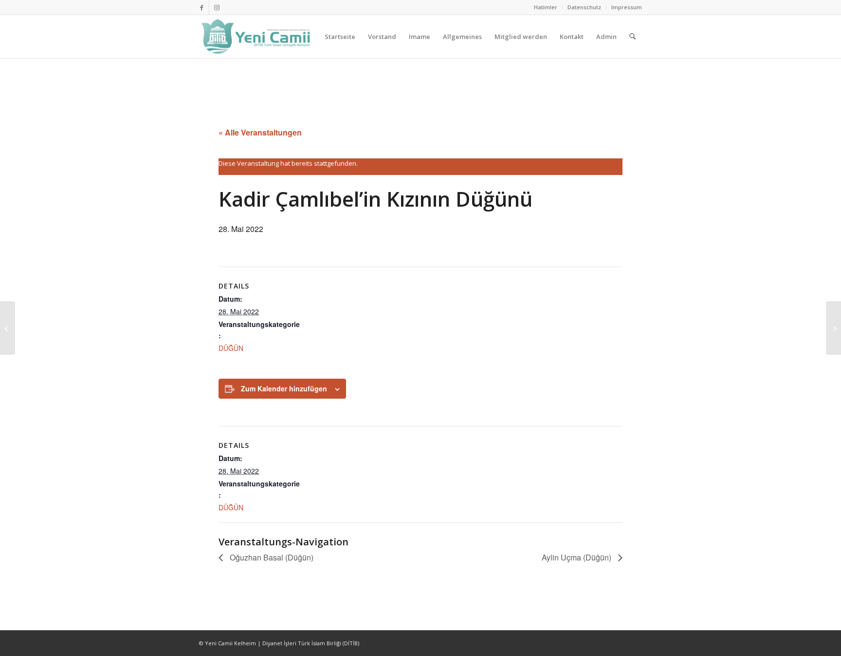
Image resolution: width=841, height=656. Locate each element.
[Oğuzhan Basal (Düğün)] (7, 328)
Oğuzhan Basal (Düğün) (270, 557)
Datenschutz (584, 7)
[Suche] (632, 36)
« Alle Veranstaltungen (260, 132)
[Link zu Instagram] (216, 7)
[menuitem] (546, 7)
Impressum (626, 7)
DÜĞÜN (231, 348)
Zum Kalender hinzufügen (284, 388)
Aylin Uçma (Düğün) (577, 557)
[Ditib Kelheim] (256, 36)
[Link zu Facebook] (202, 7)
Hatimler (545, 7)
